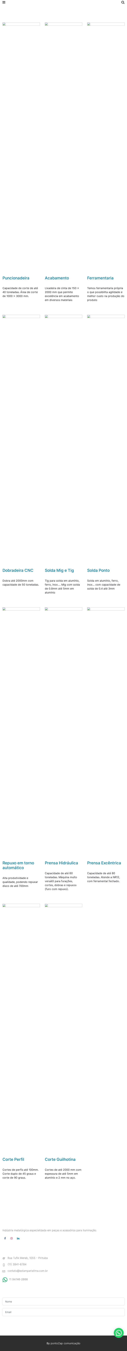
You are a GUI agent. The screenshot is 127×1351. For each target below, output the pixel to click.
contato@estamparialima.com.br (28, 1270)
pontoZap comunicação (65, 1343)
